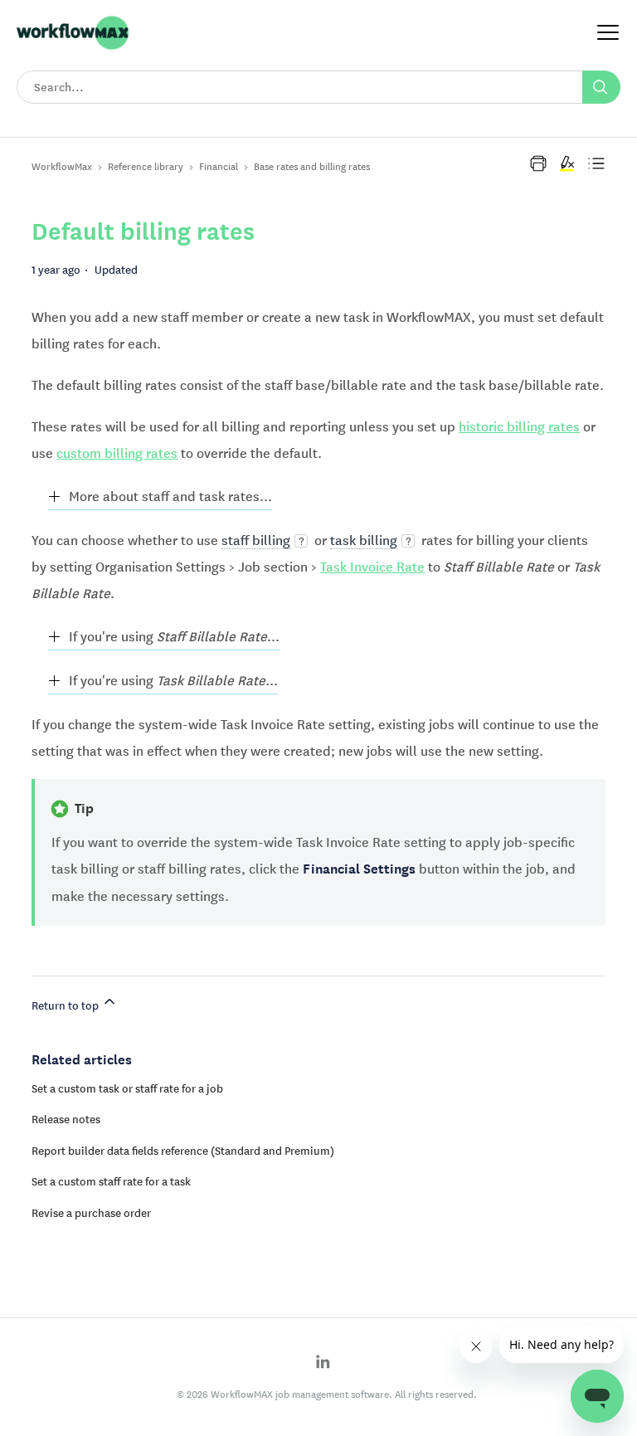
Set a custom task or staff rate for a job (127, 1088)
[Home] (73, 47)
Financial (218, 166)
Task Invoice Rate (372, 566)
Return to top (66, 1005)
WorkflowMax (62, 166)
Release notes (66, 1119)
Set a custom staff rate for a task (111, 1181)
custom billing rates (116, 453)
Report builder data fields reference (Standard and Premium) (183, 1150)
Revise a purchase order (91, 1212)
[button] (538, 163)
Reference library (145, 166)
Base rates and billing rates (312, 166)
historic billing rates (519, 426)
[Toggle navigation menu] (608, 34)
